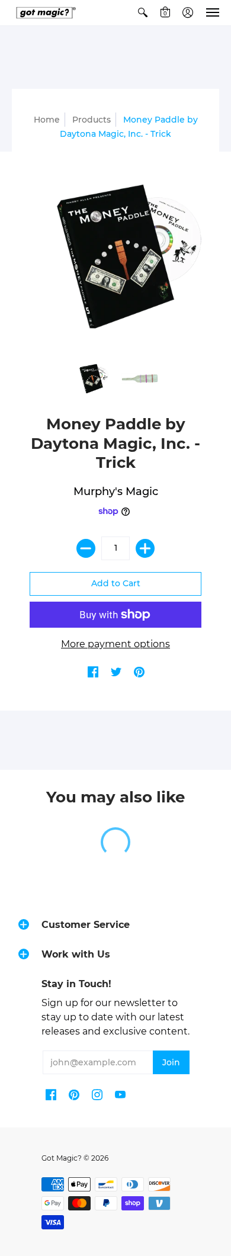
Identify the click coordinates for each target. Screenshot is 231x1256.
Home (47, 119)
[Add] (145, 548)
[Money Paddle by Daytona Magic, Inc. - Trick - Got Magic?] (91, 378)
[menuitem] (142, 12)
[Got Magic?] (44, 12)
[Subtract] (85, 548)
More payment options (115, 644)
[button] (142, 12)
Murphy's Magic (115, 491)
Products (91, 119)
